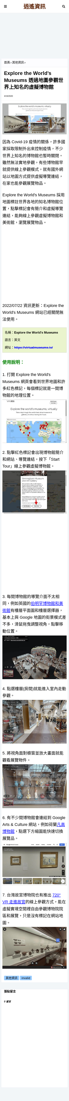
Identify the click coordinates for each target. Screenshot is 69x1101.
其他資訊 (18, 62)
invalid (26, 978)
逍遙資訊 (35, 6)
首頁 (7, 62)
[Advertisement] (34, 37)
